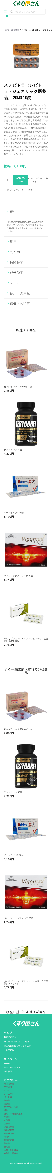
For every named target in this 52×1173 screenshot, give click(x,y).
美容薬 (7, 1143)
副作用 (15, 252)
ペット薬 (8, 1097)
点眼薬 (7, 1123)
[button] (6, 11)
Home (6, 30)
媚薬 (6, 1110)
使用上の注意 (20, 293)
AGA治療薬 (9, 1083)
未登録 (7, 1120)
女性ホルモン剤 (11, 1107)
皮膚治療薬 (9, 1126)
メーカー (16, 283)
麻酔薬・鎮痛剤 (11, 1153)
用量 (13, 241)
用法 (13, 212)
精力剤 (7, 1136)
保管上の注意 (20, 303)
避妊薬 (7, 1146)
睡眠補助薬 (9, 1130)
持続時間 (16, 262)
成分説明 (16, 272)
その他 (7, 1090)
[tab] (26, 212)
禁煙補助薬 (9, 1133)
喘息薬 (7, 1103)
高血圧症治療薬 (11, 1150)
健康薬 (7, 1100)
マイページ (11, 1059)
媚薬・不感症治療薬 (13, 1113)
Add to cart (20, 180)
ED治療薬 (15, 30)
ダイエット (9, 1093)
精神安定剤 (9, 1140)
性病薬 (7, 1117)
